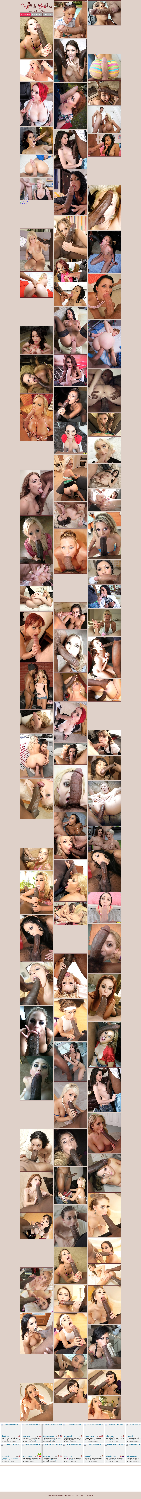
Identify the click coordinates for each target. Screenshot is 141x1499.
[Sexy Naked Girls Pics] (36, 6)
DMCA (82, 1495)
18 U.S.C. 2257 (73, 1495)
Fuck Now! (48, 14)
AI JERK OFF (37, 14)
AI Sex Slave (25, 14)
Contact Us (89, 1495)
